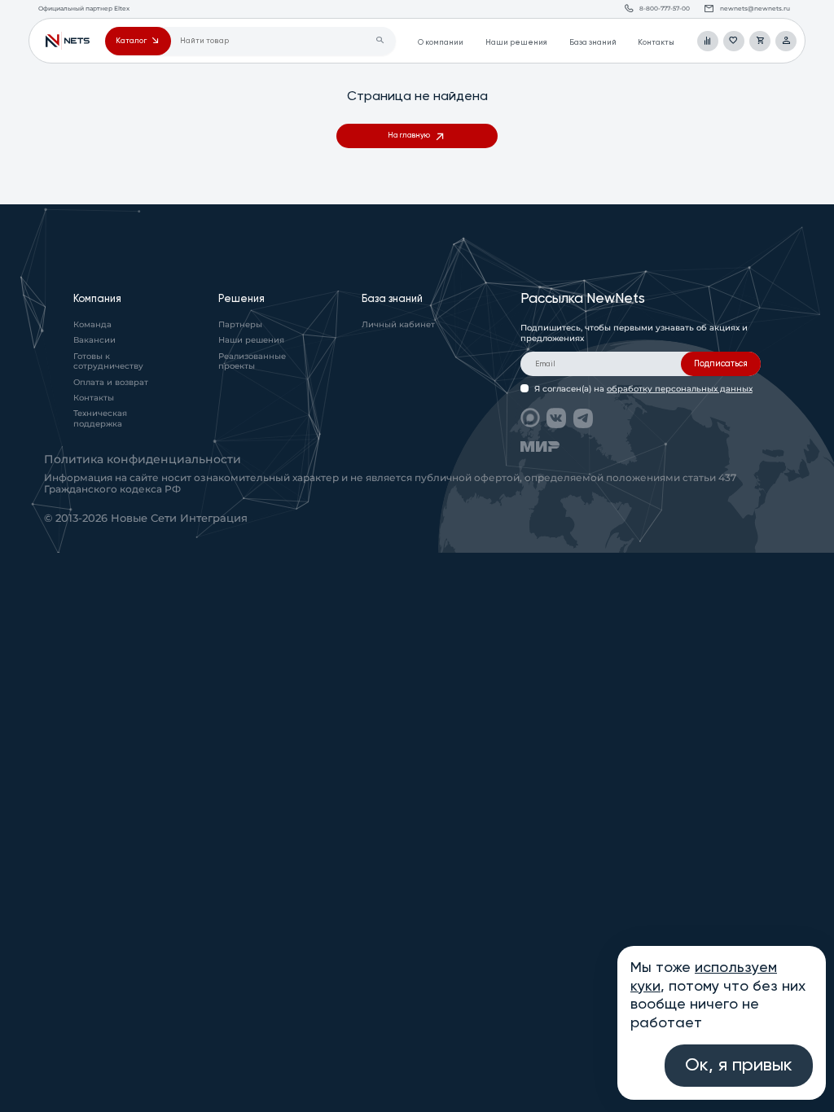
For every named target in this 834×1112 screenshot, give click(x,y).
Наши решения (516, 42)
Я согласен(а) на (643, 388)
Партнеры (240, 324)
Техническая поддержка (100, 418)
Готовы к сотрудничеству (108, 361)
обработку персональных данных (680, 388)
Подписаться (721, 364)
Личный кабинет (398, 324)
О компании (440, 42)
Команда (92, 324)
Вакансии (94, 339)
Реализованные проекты (252, 361)
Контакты (656, 42)
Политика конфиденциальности (142, 459)
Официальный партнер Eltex (67, 41)
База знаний (593, 42)
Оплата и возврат (110, 382)
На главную (409, 135)
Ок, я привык (738, 1066)
